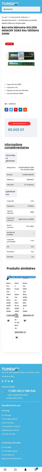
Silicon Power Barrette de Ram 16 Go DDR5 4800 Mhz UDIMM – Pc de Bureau (17, 305)
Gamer (14, 451)
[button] (8, 321)
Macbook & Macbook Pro (12, 458)
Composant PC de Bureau (18, 17)
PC (3, 451)
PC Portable (6, 447)
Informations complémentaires (17, 146)
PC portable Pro (8, 455)
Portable (7, 451)
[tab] (20, 146)
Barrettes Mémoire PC (9, 20)
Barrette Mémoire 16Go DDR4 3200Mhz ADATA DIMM (25, 297)
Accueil (4, 17)
